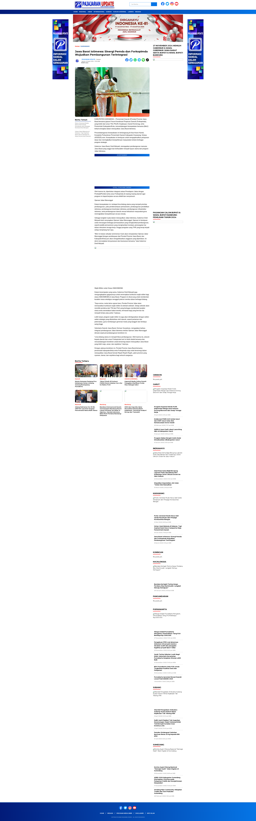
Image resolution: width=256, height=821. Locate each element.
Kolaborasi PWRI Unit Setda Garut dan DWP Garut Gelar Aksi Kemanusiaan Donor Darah (167, 421)
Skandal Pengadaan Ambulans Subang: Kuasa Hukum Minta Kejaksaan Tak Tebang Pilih (165, 711)
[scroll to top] (246, 818)
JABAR (90, 11)
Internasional (99, 11)
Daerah (109, 11)
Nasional (82, 11)
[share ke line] (144, 61)
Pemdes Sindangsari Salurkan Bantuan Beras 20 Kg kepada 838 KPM (167, 734)
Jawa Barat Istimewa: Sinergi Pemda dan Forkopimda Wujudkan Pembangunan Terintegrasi (168, 538)
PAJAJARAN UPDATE (88, 59)
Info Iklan (151, 813)
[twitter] (168, 5)
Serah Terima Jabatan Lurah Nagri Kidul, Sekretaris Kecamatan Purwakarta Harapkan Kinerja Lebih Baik (167, 657)
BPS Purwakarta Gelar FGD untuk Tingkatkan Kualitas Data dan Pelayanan (166, 668)
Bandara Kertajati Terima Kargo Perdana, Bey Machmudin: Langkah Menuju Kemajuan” (167, 586)
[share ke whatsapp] (136, 61)
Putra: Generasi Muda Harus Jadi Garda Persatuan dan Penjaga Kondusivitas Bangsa (166, 517)
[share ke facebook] (127, 61)
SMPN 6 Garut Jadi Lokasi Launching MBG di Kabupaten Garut (168, 430)
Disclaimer (140, 813)
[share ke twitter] (131, 61)
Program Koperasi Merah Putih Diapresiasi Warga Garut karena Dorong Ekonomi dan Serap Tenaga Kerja (167, 409)
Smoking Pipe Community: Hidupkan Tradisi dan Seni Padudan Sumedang (168, 791)
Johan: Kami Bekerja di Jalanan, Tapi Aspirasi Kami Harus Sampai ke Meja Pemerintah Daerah (168, 528)
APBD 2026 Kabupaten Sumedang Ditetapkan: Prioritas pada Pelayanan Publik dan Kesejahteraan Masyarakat (168, 780)
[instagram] (172, 5)
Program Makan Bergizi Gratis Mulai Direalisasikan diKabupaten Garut (167, 439)
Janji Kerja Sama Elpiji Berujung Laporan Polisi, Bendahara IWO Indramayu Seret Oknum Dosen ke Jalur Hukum (167, 473)
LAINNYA (131, 11)
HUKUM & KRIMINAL (119, 11)
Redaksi (138, 11)
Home (76, 11)
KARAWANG (85, 46)
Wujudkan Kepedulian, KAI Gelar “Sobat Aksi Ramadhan (166, 484)
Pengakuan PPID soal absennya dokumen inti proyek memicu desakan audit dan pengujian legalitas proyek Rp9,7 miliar (166, 645)
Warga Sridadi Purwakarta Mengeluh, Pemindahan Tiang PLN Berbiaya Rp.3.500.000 (167, 633)
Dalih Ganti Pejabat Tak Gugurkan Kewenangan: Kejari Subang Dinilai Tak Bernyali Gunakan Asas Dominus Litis (167, 723)
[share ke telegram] (140, 61)
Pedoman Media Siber (124, 813)
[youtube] (177, 5)
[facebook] (163, 5)
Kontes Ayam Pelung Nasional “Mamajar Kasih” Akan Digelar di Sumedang (166, 769)
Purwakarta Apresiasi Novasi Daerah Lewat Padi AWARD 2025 (168, 678)
